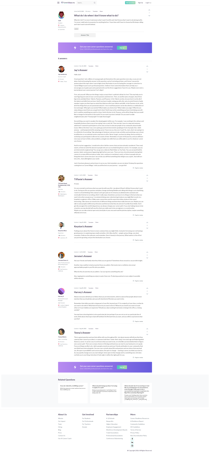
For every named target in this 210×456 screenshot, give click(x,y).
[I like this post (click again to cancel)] (149, 10)
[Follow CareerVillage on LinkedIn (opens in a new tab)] (132, 442)
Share (101, 11)
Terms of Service (135, 430)
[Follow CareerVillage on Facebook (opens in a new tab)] (132, 439)
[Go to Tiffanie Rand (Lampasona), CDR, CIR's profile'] (61, 179)
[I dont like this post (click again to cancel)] (149, 16)
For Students (86, 418)
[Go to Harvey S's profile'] (61, 291)
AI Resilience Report (137, 421)
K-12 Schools (110, 418)
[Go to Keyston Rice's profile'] (61, 226)
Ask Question (130, 3)
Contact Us (61, 435)
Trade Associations (112, 433)
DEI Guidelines (135, 427)
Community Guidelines (137, 424)
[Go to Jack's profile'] (61, 16)
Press (60, 433)
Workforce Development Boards (116, 430)
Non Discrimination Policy (138, 435)
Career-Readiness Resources (139, 418)
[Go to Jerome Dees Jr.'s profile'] (61, 255)
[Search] (94, 3)
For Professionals (87, 421)
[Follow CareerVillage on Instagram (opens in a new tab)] (132, 446)
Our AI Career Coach (64, 438)
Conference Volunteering (114, 438)
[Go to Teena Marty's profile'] (61, 332)
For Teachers (86, 424)
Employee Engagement (113, 427)
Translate (95, 11)
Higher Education (112, 424)
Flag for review (138, 168)
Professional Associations (114, 435)
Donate (84, 427)
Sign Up (140, 3)
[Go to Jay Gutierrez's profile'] (61, 69)
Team (60, 424)
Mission (60, 418)
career (76, 29)
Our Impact (61, 421)
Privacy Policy (134, 433)
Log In (148, 3)
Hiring (60, 427)
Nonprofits (109, 421)
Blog (59, 430)
